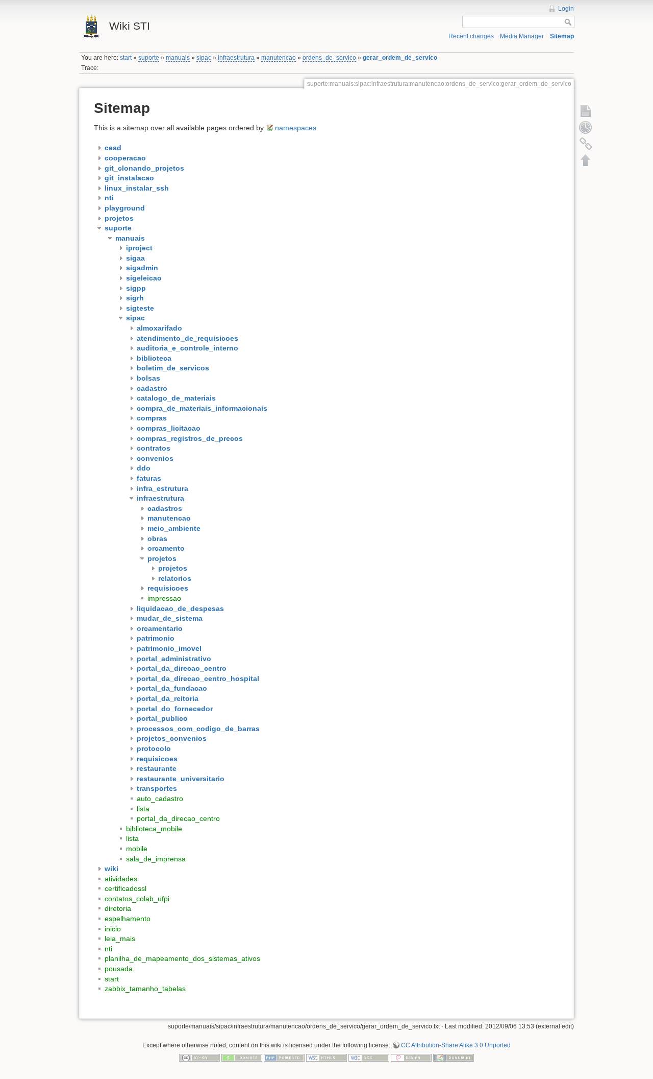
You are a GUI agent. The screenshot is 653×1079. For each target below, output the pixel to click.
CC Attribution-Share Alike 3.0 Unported (456, 1045)
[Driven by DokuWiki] (453, 1057)
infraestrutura (236, 57)
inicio (113, 929)
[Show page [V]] (585, 111)
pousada (119, 969)
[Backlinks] (585, 143)
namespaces (295, 128)
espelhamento (127, 918)
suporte (148, 57)
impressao (164, 598)
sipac (203, 57)
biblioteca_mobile (154, 829)
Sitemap (562, 36)
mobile (136, 849)
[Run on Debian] (411, 1057)
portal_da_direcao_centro (178, 818)
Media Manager (522, 36)
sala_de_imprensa (156, 859)
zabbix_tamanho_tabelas (145, 988)
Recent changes (471, 36)
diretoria (118, 908)
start (126, 57)
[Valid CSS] (368, 1057)
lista (143, 809)
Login (566, 8)
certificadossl (125, 888)
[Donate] (241, 1057)
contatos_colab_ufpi (137, 899)
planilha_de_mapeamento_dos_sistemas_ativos (182, 958)
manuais (178, 57)
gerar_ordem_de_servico (400, 57)
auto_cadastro (160, 798)
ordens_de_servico (329, 57)
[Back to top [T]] (585, 160)
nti (108, 949)
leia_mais (120, 938)
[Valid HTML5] (326, 1057)
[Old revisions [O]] (585, 127)
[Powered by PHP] (284, 1057)
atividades (121, 879)
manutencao (278, 57)
